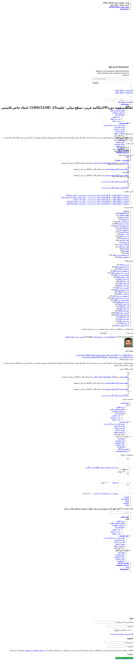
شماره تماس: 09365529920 (119, 7)
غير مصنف (125, 242)
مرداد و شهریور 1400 (122, 315)
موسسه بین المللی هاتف (120, 195)
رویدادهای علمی (123, 228)
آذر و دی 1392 (124, 323)
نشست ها (125, 251)
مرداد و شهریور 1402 (122, 267)
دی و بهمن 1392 (123, 321)
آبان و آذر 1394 (124, 317)
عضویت (120, 612)
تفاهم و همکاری (123, 215)
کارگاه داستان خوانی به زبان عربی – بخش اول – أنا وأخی (91, 199)
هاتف (119, 102)
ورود (115, 612)
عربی (77, 337)
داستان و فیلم (120, 131)
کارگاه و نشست (123, 244)
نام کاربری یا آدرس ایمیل (124, 622)
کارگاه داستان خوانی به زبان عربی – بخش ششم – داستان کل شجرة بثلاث (85, 197)
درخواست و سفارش (122, 221)
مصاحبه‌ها (125, 249)
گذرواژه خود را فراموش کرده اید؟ (121, 634)
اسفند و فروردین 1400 (121, 300)
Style (125, 211)
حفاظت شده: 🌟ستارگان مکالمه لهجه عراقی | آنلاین (111, 163)
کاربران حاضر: (124, 147)
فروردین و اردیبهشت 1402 (120, 273)
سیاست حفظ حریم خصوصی (34, 650)
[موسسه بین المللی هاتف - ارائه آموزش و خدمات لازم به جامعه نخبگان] (124, 91)
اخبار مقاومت (120, 142)
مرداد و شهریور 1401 (122, 290)
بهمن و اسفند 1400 (122, 302)
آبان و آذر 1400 (124, 308)
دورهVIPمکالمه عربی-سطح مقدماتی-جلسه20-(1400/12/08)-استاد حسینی (107, 357)
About (126, 497)
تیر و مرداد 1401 (123, 292)
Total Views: (118, 151)
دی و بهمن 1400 (123, 304)
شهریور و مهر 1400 (122, 313)
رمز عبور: (129, 333)
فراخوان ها (121, 447)
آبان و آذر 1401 (124, 283)
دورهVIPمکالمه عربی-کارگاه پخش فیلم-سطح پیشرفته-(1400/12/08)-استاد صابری (104, 355)
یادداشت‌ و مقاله (123, 257)
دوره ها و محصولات (122, 451)
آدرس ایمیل (128, 642)
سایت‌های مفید (124, 230)
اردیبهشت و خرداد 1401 (121, 296)
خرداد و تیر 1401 (123, 294)
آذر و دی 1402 (124, 264)
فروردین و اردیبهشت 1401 (120, 298)
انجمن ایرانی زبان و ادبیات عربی (114, 125)
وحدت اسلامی (120, 146)
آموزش (82, 337)
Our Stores (125, 499)
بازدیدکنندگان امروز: (122, 149)
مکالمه (67, 337)
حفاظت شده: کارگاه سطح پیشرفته (117, 175)
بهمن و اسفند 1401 (122, 277)
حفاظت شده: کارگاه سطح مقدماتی (117, 169)
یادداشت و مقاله (119, 133)
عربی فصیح (117, 117)
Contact (126, 503)
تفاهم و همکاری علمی (117, 110)
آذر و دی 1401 (124, 281)
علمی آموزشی (124, 123)
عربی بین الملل (115, 119)
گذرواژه (130, 626)
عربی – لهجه (116, 121)
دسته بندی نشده (123, 223)
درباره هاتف (125, 219)
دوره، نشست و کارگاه (121, 225)
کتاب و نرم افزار (119, 129)
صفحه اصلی (125, 104)
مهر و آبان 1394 (123, 319)
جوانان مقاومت (119, 144)
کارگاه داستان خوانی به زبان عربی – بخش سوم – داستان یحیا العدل (87, 195)
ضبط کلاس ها (120, 115)
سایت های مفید (119, 127)
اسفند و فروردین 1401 (121, 275)
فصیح (72, 337)
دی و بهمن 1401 (123, 279)
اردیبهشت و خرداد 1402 (121, 271)
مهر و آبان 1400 (123, 311)
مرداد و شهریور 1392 (122, 325)
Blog (127, 501)
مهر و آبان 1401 (123, 285)
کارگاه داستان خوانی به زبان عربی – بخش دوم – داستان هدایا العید (88, 201)
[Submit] (124, 102)
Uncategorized (121, 213)
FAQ (127, 505)
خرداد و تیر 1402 (123, 269)
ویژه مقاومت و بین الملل (120, 255)
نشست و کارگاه (123, 449)
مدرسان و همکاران (118, 112)
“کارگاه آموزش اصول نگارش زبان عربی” (115, 181)
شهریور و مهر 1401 (122, 288)
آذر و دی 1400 (124, 306)
